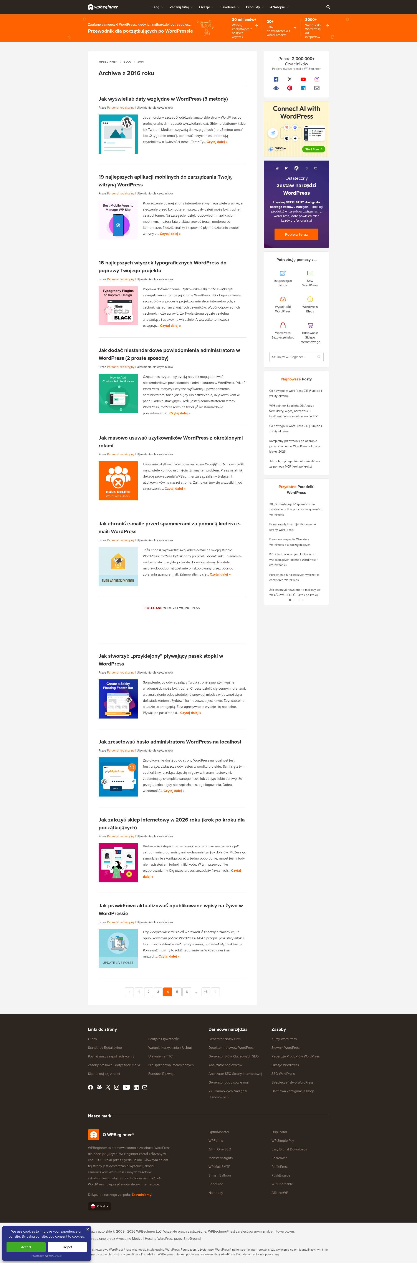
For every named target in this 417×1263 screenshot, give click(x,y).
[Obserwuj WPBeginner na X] (290, 79)
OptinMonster (218, 1131)
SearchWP (279, 1157)
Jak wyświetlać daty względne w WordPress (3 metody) (163, 99)
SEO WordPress (283, 1073)
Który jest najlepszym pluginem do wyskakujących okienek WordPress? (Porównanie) (293, 559)
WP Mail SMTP (219, 1166)
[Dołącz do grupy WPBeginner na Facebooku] (276, 88)
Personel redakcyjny (120, 107)
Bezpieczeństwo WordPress (292, 1082)
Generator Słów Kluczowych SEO (233, 1056)
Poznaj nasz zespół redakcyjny (111, 1056)
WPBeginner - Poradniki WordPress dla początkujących (103, 7)
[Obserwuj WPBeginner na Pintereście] (290, 88)
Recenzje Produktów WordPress (295, 1056)
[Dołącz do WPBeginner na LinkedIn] (303, 88)
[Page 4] (303, 600)
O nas (92, 1038)
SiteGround (192, 1238)
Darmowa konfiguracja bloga (292, 1091)
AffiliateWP (279, 1192)
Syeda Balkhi (132, 1159)
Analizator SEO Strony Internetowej (235, 1073)
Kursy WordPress (284, 1038)
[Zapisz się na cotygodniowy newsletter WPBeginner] (317, 88)
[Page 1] (290, 600)
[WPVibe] (296, 129)
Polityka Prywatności (164, 1038)
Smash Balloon (219, 1175)
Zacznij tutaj (179, 7)
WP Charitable (282, 1184)
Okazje (204, 7)
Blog (155, 7)
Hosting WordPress (159, 1238)
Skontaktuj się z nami (104, 1073)
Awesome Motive (129, 1238)
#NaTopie (277, 7)
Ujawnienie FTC (160, 1056)
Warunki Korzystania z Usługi (170, 1047)
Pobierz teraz (296, 234)
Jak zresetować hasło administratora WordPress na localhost (170, 742)
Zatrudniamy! (142, 1194)
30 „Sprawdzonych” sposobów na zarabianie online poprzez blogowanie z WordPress (296, 509)
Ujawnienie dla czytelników (155, 107)
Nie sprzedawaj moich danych (171, 1064)
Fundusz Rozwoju (161, 1073)
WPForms (215, 1140)
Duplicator (279, 1131)
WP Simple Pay (282, 1140)
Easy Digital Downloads (289, 1149)
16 (207, 991)
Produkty (253, 7)
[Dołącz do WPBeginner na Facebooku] (276, 79)
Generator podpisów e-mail (229, 1082)
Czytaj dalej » (217, 141)
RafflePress (279, 1166)
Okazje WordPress (285, 1064)
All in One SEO (219, 1149)
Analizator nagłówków (225, 1064)
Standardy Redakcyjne (105, 1047)
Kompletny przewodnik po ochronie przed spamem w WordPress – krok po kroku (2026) (295, 446)
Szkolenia (228, 7)
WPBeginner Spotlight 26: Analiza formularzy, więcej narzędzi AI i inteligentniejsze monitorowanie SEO (294, 411)
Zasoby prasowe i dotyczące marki (114, 1064)
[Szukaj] (328, 7)
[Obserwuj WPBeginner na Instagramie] (317, 79)
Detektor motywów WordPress (231, 1047)
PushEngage (280, 1175)
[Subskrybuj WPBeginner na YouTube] (303, 79)
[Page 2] (294, 600)
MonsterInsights (220, 1157)
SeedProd (215, 1184)
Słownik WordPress (285, 1047)
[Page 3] (298, 600)
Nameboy (215, 1192)
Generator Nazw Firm (224, 1038)
